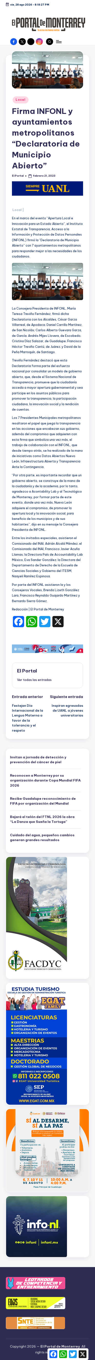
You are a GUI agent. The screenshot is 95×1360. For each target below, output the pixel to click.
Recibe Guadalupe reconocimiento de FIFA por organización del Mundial (43, 801)
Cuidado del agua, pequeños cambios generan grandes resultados (42, 837)
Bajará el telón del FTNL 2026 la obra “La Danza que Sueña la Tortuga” (42, 819)
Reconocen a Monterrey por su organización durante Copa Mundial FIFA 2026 (45, 780)
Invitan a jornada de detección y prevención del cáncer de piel (38, 759)
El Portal (27, 671)
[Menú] (58, 41)
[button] (34, 680)
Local (21, 99)
